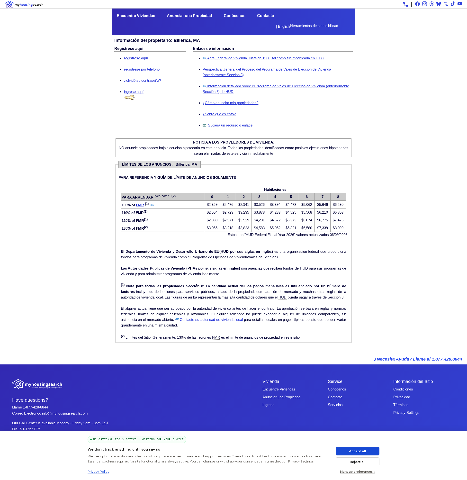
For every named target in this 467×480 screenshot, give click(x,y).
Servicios (335, 405)
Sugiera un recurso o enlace (230, 125)
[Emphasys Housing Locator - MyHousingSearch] (37, 390)
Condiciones (403, 389)
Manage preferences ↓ (357, 471)
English (284, 26)
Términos (400, 405)
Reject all (358, 462)
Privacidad (401, 397)
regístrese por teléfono (142, 69)
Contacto (265, 16)
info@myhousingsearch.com (65, 413)
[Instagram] (424, 3)
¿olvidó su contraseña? (142, 80)
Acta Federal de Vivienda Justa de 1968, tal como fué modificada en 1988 (264, 58)
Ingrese (268, 405)
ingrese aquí (134, 92)
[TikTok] (452, 3)
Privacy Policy (98, 471)
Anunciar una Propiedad (189, 16)
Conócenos (234, 16)
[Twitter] (445, 3)
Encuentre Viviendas (136, 16)
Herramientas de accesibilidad (314, 26)
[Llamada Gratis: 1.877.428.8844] (405, 4)
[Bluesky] (438, 3)
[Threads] (431, 3)
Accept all (357, 451)
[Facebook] (417, 3)
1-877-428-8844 (35, 407)
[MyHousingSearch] (24, 4)
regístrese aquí (136, 58)
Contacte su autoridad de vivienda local (211, 319)
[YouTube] (460, 3)
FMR (140, 205)
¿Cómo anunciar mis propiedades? (230, 103)
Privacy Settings (406, 412)
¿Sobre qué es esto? (219, 114)
